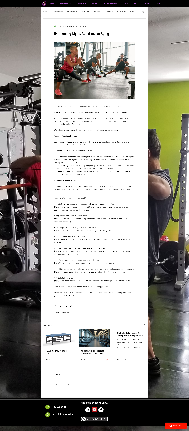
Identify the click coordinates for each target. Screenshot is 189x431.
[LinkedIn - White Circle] (87, 409)
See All (143, 325)
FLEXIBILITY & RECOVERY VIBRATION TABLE (57, 352)
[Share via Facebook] (55, 306)
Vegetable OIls (98, 12)
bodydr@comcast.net (63, 414)
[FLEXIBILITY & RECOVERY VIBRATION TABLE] (59, 338)
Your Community (72, 12)
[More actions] (133, 27)
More (132, 12)
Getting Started (58, 12)
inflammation (121, 12)
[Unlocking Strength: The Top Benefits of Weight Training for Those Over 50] (94, 338)
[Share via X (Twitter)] (60, 306)
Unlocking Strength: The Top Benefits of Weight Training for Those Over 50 (93, 352)
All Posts (46, 12)
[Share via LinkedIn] (66, 306)
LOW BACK (85, 12)
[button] (143, 12)
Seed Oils (110, 12)
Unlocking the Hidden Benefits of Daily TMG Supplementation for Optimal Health (130, 334)
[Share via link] (71, 306)
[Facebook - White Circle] (101, 409)
